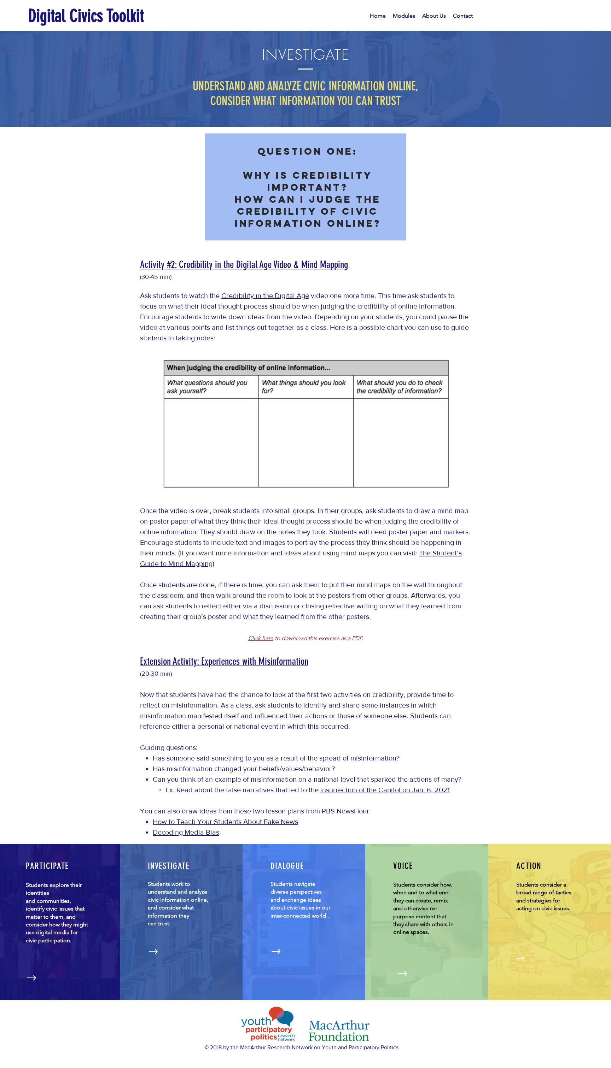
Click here (260, 638)
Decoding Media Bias (186, 832)
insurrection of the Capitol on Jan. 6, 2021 (385, 790)
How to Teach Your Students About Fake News (225, 821)
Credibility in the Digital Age (265, 295)
